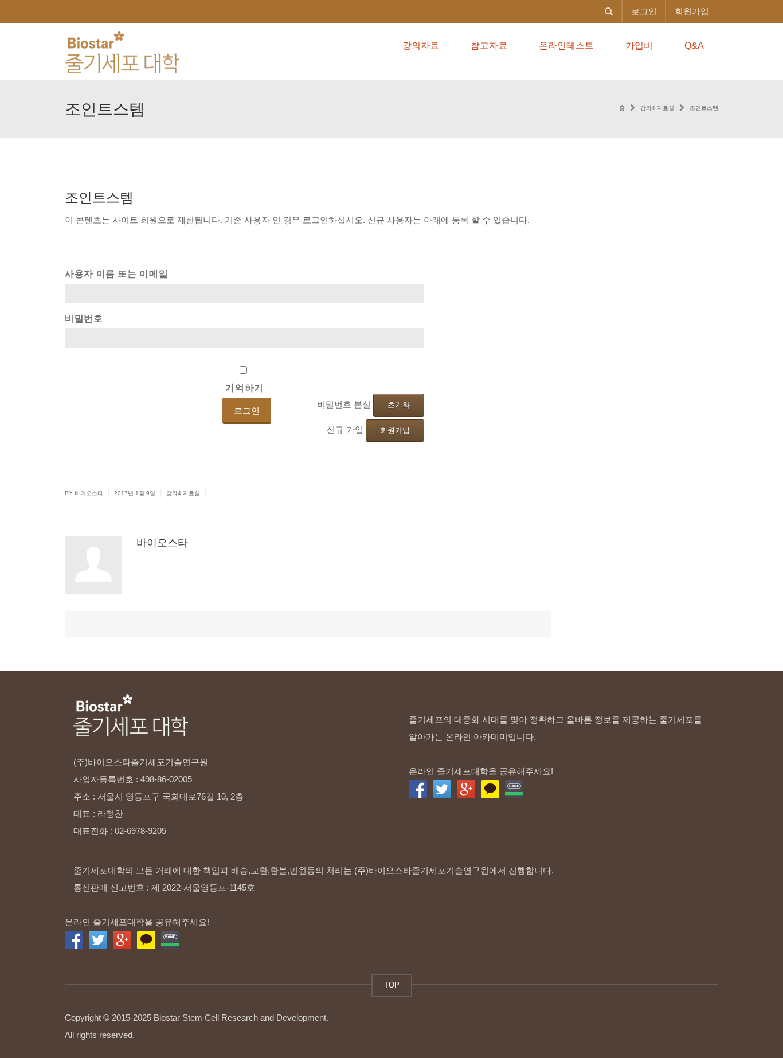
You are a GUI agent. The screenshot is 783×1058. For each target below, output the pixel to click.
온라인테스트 (566, 45)
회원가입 (692, 11)
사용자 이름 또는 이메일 (116, 273)
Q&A (694, 45)
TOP (392, 985)
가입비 (639, 45)
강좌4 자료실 (183, 493)
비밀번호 (84, 318)
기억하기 (244, 387)
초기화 (398, 405)
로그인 (644, 11)
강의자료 (420, 45)
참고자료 (489, 45)
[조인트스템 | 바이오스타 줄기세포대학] (122, 51)
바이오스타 (162, 542)
